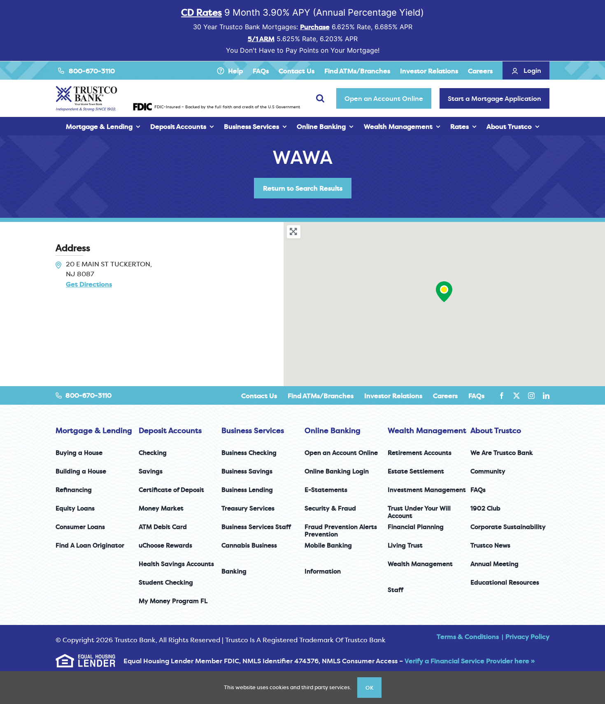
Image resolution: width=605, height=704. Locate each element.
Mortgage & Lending (94, 430)
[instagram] (531, 395)
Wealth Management (427, 430)
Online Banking (333, 430)
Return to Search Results (302, 188)
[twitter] (516, 395)
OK (369, 687)
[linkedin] (546, 395)
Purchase (315, 26)
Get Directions (89, 284)
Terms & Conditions (468, 636)
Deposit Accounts (170, 430)
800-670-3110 (92, 70)
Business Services (252, 430)
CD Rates (201, 12)
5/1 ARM (261, 38)
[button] (444, 291)
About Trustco (495, 430)
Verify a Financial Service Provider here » (470, 660)
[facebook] (501, 395)
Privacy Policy (527, 636)
